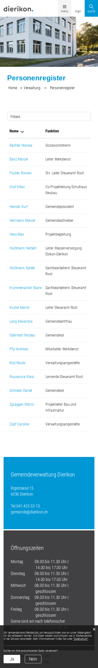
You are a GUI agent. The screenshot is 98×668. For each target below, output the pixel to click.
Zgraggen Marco (22, 404)
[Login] (78, 4)
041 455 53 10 (28, 505)
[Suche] (91, 4)
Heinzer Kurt (19, 206)
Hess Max (17, 234)
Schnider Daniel (21, 390)
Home (12, 88)
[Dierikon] (18, 8)
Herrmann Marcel (22, 220)
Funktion (52, 131)
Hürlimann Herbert (23, 248)
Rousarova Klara (22, 376)
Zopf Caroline (19, 424)
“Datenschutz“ (80, 639)
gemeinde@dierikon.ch (29, 511)
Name (14, 131)
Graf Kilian (17, 187)
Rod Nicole (17, 363)
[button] (32, 88)
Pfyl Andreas (19, 349)
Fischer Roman (21, 173)
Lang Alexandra (21, 321)
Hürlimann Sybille (22, 268)
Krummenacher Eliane (26, 287)
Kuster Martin (20, 307)
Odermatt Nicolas (22, 335)
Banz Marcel (19, 159)
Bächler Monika (21, 145)
